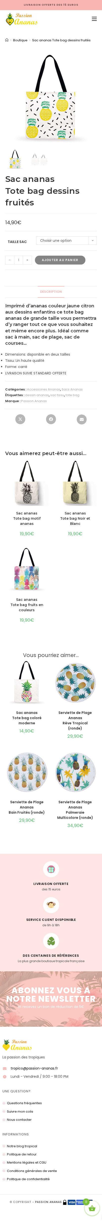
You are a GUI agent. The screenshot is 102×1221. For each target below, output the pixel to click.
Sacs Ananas (72, 389)
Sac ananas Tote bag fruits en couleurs (26, 604)
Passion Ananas (34, 401)
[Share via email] (82, 421)
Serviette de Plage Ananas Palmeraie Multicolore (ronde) (75, 810)
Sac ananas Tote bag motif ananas (27, 518)
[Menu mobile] (92, 19)
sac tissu (57, 395)
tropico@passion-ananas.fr (34, 1068)
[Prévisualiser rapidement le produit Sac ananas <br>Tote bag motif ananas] (47, 469)
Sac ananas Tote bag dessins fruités (61, 40)
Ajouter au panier (60, 260)
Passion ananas (48, 1202)
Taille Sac (17, 241)
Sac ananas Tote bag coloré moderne (27, 718)
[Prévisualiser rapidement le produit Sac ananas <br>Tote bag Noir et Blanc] (95, 469)
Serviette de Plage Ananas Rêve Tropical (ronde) (75, 720)
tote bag (72, 395)
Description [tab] (51, 292)
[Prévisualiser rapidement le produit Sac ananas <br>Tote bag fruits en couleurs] (47, 556)
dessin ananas (37, 395)
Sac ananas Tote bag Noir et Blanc (75, 518)
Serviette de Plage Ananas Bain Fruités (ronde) (27, 807)
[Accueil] (6, 40)
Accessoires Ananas (43, 389)
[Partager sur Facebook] (51, 420)
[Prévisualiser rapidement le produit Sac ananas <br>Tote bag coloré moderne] (47, 669)
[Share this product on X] (20, 420)
